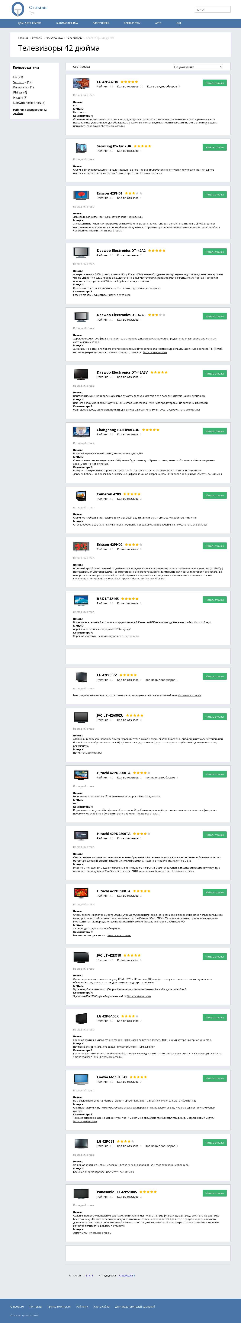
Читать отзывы (215, 82)
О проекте (17, 1306)
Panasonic (20, 87)
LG (15, 77)
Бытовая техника (67, 23)
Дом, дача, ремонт (29, 23)
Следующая (126, 1275)
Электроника (101, 23)
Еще (179, 23)
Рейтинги (82, 1306)
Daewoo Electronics (27, 103)
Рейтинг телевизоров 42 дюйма (30, 111)
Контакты (35, 1306)
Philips (18, 92)
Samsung (19, 82)
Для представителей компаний (135, 1306)
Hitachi (18, 98)
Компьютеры (132, 23)
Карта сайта (102, 1306)
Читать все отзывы (113, 126)
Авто (158, 23)
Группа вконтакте (59, 1306)
